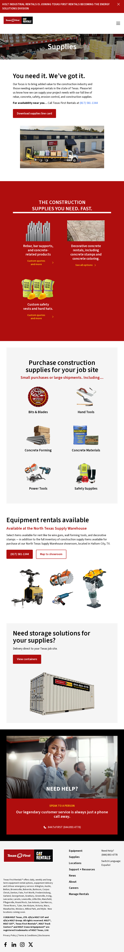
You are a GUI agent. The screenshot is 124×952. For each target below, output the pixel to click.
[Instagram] (22, 944)
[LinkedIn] (14, 944)
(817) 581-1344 (89, 103)
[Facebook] (5, 944)
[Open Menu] (118, 23)
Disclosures (44, 935)
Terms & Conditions (27, 935)
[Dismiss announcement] (118, 4)
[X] (30, 944)
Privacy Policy (10, 935)
